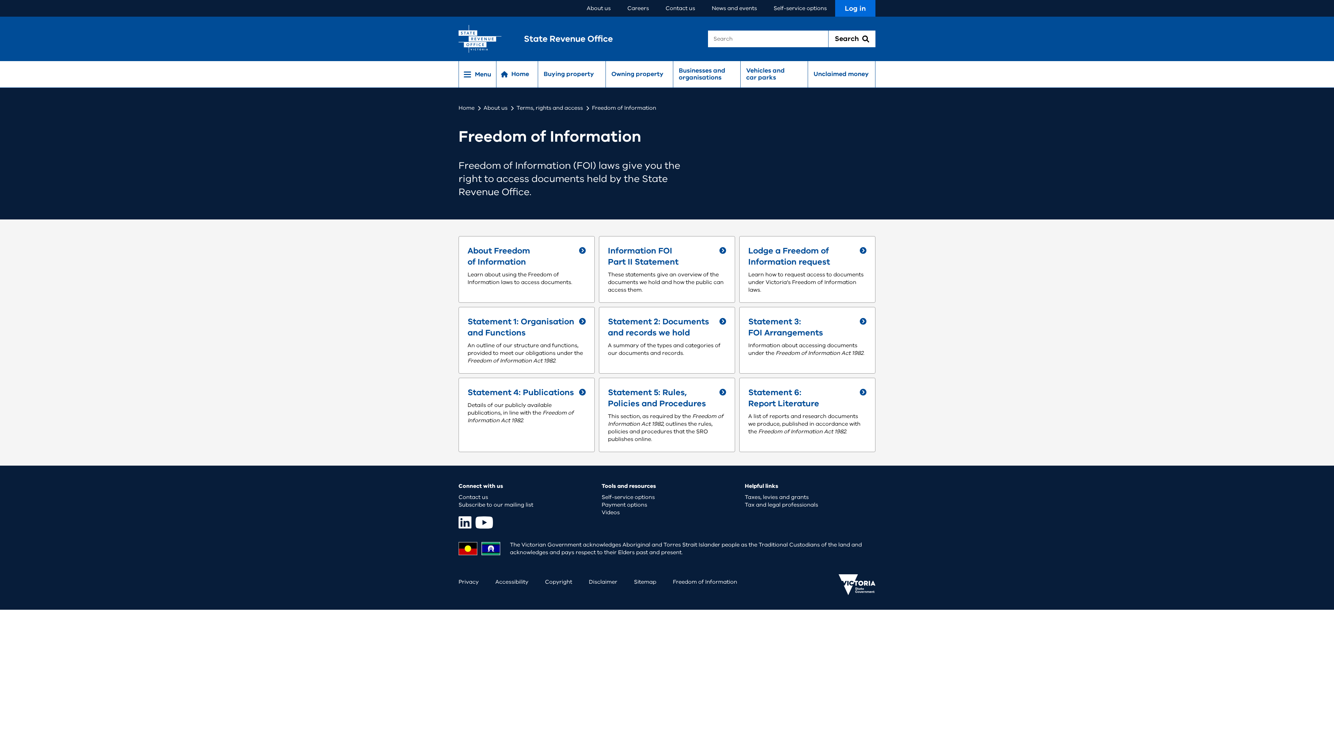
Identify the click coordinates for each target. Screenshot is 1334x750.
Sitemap (645, 582)
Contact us (680, 8)
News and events (734, 8)
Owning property (637, 74)
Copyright (558, 582)
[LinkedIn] (465, 522)
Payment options (624, 505)
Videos (611, 512)
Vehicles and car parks (765, 74)
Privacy (469, 582)
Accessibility (511, 582)
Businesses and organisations (702, 74)
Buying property (569, 74)
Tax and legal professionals (781, 505)
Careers (638, 8)
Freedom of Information (705, 582)
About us (599, 8)
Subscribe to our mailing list (496, 505)
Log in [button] (855, 8)
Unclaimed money (841, 74)
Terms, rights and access (550, 108)
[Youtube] (484, 522)
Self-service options (800, 8)
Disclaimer (603, 582)
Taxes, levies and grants (777, 497)
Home (467, 108)
